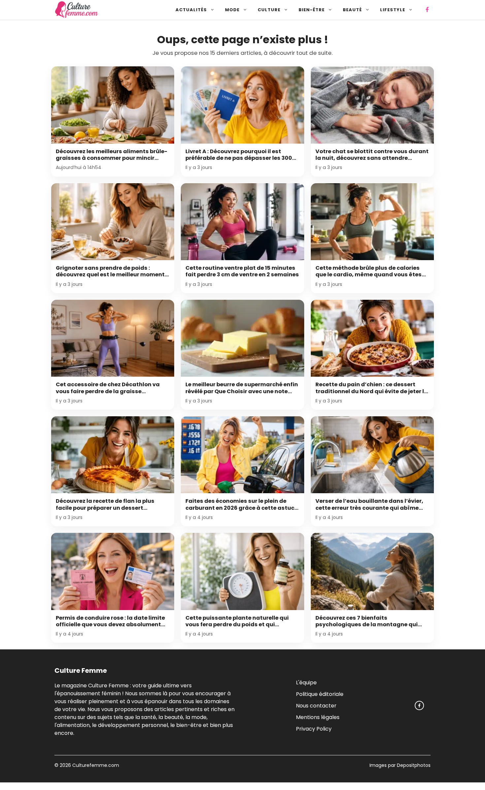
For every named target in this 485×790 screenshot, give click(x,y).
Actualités (191, 10)
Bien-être (312, 10)
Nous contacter (316, 705)
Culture (269, 10)
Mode (232, 10)
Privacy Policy (314, 729)
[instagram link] (419, 705)
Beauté (352, 10)
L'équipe (306, 682)
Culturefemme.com (95, 765)
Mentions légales (318, 717)
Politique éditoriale (319, 694)
